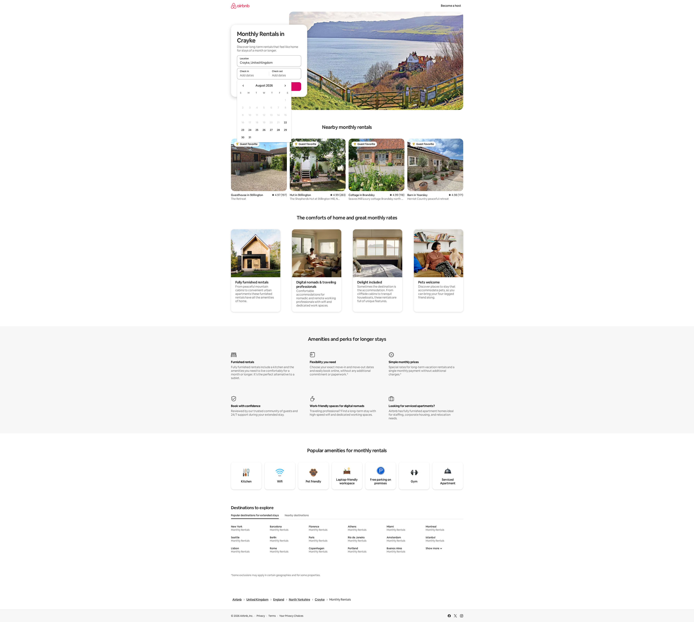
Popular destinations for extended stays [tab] (255, 515)
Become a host (451, 6)
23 (242, 130)
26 (264, 130)
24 (249, 130)
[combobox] (269, 62)
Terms (272, 615)
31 (250, 137)
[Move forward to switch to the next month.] (285, 86)
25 (256, 130)
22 (285, 122)
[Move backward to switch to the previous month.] (243, 86)
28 (278, 130)
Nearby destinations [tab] (297, 515)
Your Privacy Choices (291, 615)
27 (271, 130)
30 (242, 137)
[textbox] (253, 75)
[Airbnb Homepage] (240, 5)
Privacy (261, 615)
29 (285, 130)
